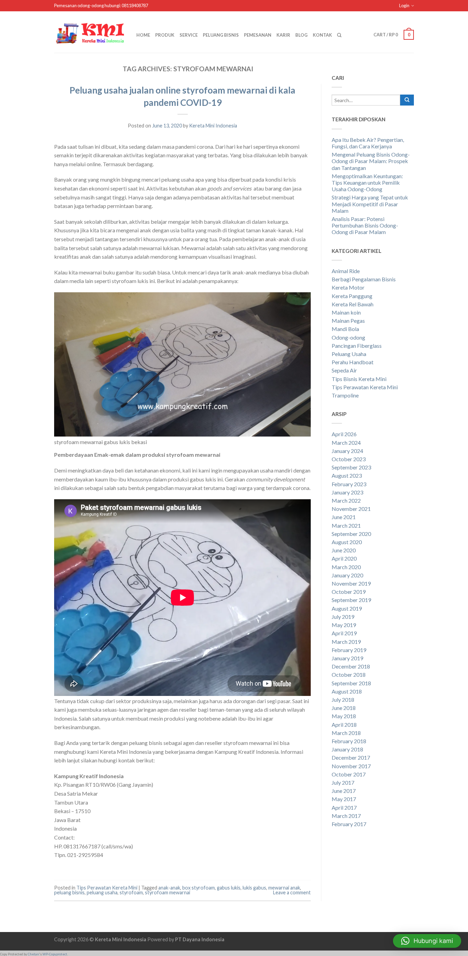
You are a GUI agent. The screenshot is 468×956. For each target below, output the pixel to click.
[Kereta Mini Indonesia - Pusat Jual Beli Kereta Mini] (90, 32)
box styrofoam (198, 888)
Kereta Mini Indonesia (213, 125)
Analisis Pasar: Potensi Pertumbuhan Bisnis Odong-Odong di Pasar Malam (365, 225)
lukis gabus (254, 888)
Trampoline (345, 395)
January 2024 (347, 451)
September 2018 (351, 683)
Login (404, 5)
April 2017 (344, 807)
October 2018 (349, 674)
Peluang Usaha (349, 354)
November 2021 (351, 508)
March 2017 (346, 815)
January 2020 (347, 575)
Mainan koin (346, 312)
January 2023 (347, 492)
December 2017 (351, 757)
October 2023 (349, 459)
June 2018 (344, 707)
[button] (427, 941)
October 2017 (349, 774)
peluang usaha (102, 892)
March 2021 (346, 525)
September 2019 (351, 600)
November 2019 (351, 583)
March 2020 (346, 567)
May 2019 (344, 625)
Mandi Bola (345, 329)
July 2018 (343, 699)
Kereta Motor (348, 287)
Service (189, 35)
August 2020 (347, 542)
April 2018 (344, 724)
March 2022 (346, 500)
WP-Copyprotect (54, 954)
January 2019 (347, 658)
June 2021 (344, 517)
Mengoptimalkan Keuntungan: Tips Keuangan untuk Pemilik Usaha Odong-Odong (367, 182)
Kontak (322, 35)
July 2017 (343, 782)
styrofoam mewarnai (167, 892)
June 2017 (344, 790)
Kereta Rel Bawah (352, 304)
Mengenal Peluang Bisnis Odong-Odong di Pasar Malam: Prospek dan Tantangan (371, 161)
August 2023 (347, 475)
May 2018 (344, 716)
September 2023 (351, 467)
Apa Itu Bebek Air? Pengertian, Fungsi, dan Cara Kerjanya (368, 142)
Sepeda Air (344, 370)
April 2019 (344, 633)
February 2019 (349, 650)
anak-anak (169, 888)
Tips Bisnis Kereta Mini (359, 379)
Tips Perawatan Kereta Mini (106, 888)
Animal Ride (346, 271)
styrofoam (131, 892)
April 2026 (344, 434)
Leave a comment (292, 892)
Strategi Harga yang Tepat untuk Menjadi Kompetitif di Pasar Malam (370, 203)
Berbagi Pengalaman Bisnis (364, 279)
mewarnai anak (284, 888)
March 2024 (346, 442)
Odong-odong (348, 337)
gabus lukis (229, 888)
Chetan (33, 954)
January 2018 (347, 749)
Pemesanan (257, 35)
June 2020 (344, 550)
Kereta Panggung (352, 296)
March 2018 (346, 733)
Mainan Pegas (348, 320)
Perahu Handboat (352, 362)
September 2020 (351, 533)
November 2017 (351, 766)
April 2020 (344, 558)
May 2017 (344, 799)
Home (143, 35)
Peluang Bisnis (221, 35)
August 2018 (347, 691)
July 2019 (343, 616)
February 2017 (349, 824)
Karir (283, 35)
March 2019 (346, 641)
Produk (164, 35)
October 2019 (349, 591)
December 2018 (351, 666)
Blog (301, 35)
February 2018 (349, 741)
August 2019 (347, 608)
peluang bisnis (69, 892)
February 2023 (349, 484)
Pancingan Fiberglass (357, 345)
